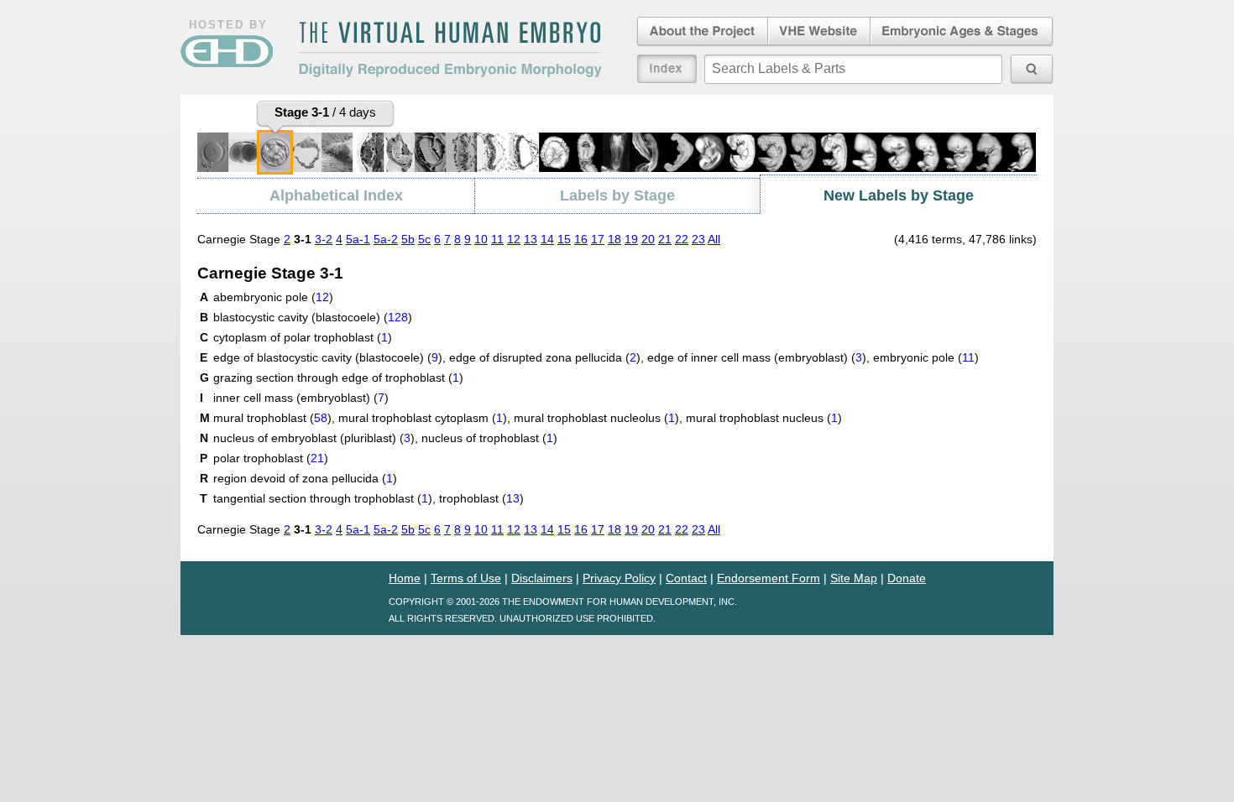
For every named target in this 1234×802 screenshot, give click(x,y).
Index (667, 69)
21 (665, 239)
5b (408, 239)
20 (648, 239)
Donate (906, 578)
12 (513, 239)
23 (698, 239)
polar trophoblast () (270, 458)
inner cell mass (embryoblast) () (301, 397)
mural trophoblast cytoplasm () (422, 417)
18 (614, 239)
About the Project (701, 32)
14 (547, 239)
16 (581, 239)
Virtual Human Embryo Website (819, 32)
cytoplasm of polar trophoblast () (302, 337)
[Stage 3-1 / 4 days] (275, 152)
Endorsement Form (768, 578)
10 (481, 239)
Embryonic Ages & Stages (962, 32)
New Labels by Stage (899, 195)
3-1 (302, 239)
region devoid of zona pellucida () (305, 478)
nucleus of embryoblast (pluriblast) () (314, 438)
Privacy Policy (619, 578)
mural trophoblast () (272, 417)
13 (530, 239)
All (714, 239)
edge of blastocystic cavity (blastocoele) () (327, 357)
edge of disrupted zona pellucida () (545, 357)
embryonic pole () (926, 357)
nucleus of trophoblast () (489, 438)
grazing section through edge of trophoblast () (338, 377)
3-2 (323, 239)
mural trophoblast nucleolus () (596, 417)
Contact (686, 578)
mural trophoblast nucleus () (764, 417)
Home (405, 578)
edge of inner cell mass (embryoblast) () (756, 357)
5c (424, 239)
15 (564, 239)
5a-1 (358, 239)
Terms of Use (466, 578)
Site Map (853, 578)
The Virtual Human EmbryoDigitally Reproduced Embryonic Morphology (450, 49)
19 (631, 239)
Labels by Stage (617, 195)
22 (681, 239)
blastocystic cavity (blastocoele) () (312, 317)
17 (597, 239)
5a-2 (386, 239)
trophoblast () (481, 498)
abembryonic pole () (273, 297)
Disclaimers (542, 578)
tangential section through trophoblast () (322, 498)
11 (497, 239)
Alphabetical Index (336, 195)
